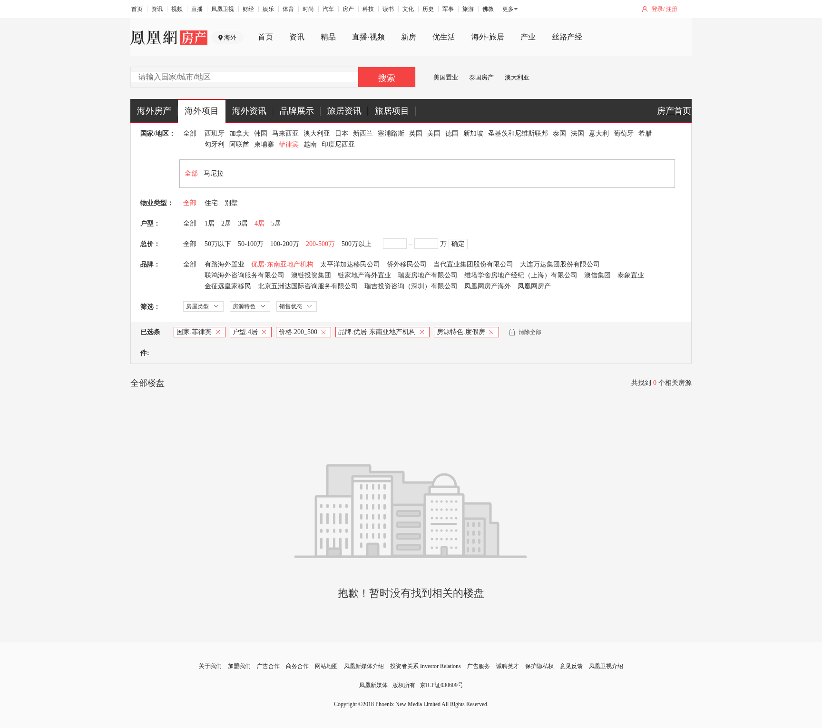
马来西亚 (285, 133)
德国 (452, 133)
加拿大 (239, 133)
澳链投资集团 (311, 275)
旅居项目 (392, 111)
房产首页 (674, 111)
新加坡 (473, 133)
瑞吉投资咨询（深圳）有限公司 (411, 286)
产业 (528, 37)
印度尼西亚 (338, 144)
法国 (577, 133)
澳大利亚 (517, 77)
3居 (243, 223)
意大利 (599, 133)
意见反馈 (571, 666)
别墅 (231, 203)
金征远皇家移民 (228, 286)
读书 (388, 9)
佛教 (488, 9)
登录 (657, 9)
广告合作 (268, 666)
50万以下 (218, 243)
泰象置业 (630, 275)
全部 (189, 133)
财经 (248, 9)
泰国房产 (481, 77)
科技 (368, 9)
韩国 (260, 133)
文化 (408, 9)
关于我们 (210, 666)
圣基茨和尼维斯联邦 (518, 133)
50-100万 (251, 243)
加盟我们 (239, 666)
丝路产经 (567, 37)
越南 (310, 144)
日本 (341, 133)
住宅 (211, 203)
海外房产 (154, 111)
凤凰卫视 (222, 9)
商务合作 (297, 666)
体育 (288, 9)
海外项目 (202, 111)
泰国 (559, 133)
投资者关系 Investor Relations (425, 666)
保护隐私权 (539, 666)
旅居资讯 (344, 111)
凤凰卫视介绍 (606, 666)
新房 (408, 37)
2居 (226, 223)
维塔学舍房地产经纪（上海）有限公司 (520, 275)
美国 (433, 133)
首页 (137, 9)
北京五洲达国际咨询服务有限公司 (308, 286)
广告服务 (478, 666)
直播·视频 (368, 37)
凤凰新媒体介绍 (364, 666)
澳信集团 (597, 275)
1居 (210, 223)
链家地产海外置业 (364, 275)
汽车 (328, 9)
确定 (458, 243)
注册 (671, 9)
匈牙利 (215, 144)
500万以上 (357, 243)
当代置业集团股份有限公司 (473, 264)
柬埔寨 (264, 144)
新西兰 (363, 133)
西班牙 (215, 133)
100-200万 (284, 243)
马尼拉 (214, 173)
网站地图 (326, 666)
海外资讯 (249, 111)
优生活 (443, 37)
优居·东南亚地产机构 (282, 264)
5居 (276, 223)
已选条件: (150, 342)
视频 (177, 9)
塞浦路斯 (391, 133)
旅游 (468, 9)
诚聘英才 (507, 666)
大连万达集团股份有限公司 (560, 264)
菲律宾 (289, 144)
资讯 (157, 9)
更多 (508, 9)
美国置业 (445, 77)
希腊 (645, 133)
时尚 (308, 9)
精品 (328, 37)
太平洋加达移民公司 (350, 264)
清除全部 (530, 332)
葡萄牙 (624, 133)
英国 (415, 133)
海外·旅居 (487, 37)
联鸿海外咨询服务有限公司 (244, 275)
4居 (259, 223)
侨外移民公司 (407, 264)
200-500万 (320, 243)
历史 (428, 9)
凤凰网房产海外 (487, 286)
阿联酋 (239, 144)
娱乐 (268, 9)
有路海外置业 (225, 264)
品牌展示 (297, 111)
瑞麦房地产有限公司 (428, 275)
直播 (197, 9)
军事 (448, 9)
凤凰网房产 (534, 286)
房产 (348, 9)
